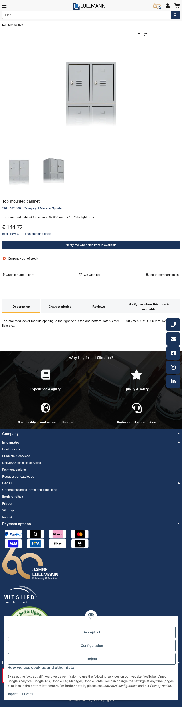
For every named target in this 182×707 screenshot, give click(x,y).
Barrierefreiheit (12, 496)
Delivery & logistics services (21, 462)
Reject (92, 659)
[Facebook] (173, 353)
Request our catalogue (18, 476)
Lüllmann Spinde (50, 208)
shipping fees (106, 700)
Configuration (92, 645)
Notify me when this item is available (91, 245)
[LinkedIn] (173, 381)
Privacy (27, 694)
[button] (168, 6)
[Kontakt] (173, 339)
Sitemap (8, 510)
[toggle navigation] (4, 6)
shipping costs (41, 233)
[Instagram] (173, 367)
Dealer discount (13, 449)
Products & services (16, 456)
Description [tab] (21, 306)
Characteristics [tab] (60, 306)
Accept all (92, 632)
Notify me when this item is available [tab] (149, 307)
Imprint (12, 694)
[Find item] (175, 15)
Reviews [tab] (98, 306)
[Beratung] (173, 324)
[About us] (157, 6)
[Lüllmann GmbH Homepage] (89, 6)
